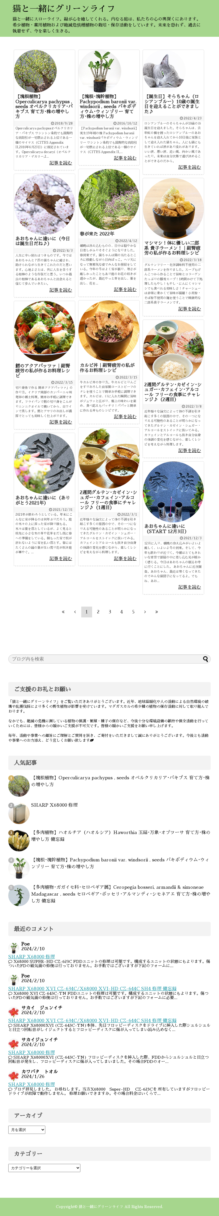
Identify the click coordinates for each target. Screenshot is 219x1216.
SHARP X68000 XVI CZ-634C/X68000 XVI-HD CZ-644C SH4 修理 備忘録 (92, 989)
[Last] (156, 611)
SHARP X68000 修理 (54, 805)
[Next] (145, 611)
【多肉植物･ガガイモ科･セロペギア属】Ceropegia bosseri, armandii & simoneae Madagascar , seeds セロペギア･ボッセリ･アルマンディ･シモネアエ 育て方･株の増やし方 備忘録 (120, 894)
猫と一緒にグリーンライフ (64, 9)
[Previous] (75, 611)
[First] (63, 611)
